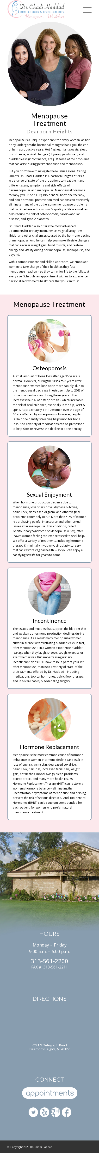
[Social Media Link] (66, 1112)
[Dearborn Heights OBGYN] (44, 1112)
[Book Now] (49, 1093)
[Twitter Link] (33, 1112)
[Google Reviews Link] (55, 1111)
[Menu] (85, 9)
